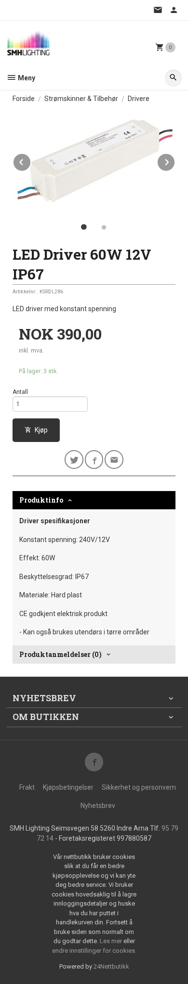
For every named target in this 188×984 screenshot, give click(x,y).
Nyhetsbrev (98, 805)
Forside (24, 98)
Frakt (27, 787)
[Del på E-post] (114, 459)
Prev (30, 160)
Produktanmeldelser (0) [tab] (60, 654)
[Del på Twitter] (74, 459)
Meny (25, 78)
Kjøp (41, 430)
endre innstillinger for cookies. (94, 950)
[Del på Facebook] (94, 459)
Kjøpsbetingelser (68, 787)
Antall (20, 392)
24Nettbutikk (111, 966)
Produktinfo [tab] (41, 500)
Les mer (111, 941)
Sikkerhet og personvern (139, 787)
